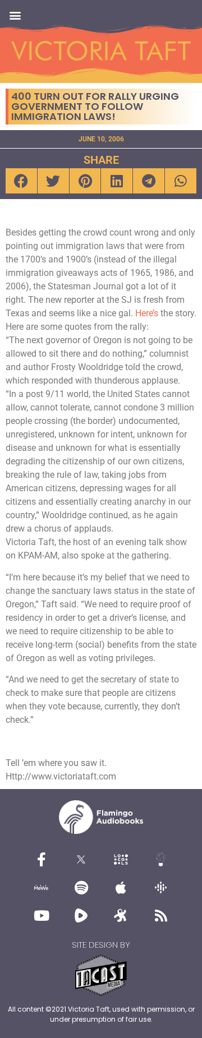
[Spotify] (81, 887)
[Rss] (161, 915)
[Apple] (121, 887)
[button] (15, 15)
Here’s (146, 313)
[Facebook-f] (41, 859)
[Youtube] (41, 915)
